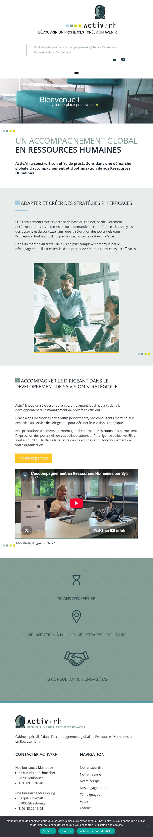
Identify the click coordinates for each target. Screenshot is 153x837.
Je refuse (66, 831)
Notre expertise (33, 458)
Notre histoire (90, 774)
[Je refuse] (148, 826)
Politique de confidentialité (95, 831)
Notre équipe (90, 781)
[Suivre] (114, 59)
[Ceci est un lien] (77, 37)
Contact (86, 808)
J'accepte (48, 831)
